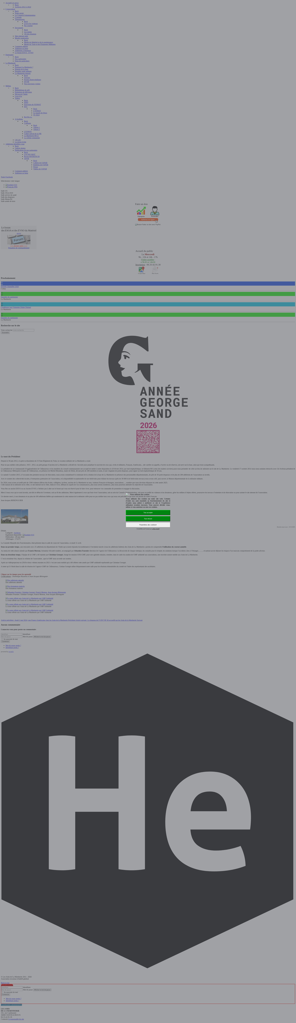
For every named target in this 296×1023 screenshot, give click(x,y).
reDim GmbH (155, 528)
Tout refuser (148, 519)
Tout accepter (148, 512)
